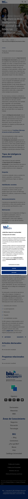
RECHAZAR (14, 272)
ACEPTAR (14, 268)
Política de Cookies (17, 257)
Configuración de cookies (14, 264)
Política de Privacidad (11, 259)
